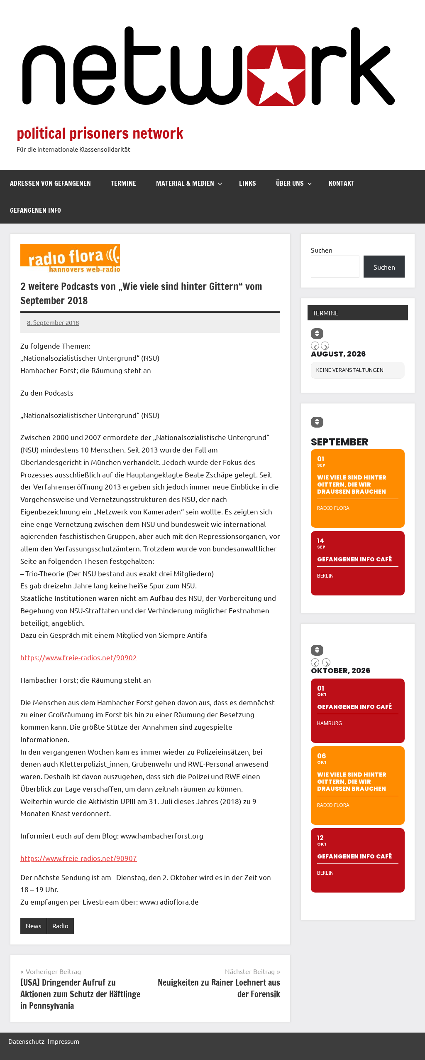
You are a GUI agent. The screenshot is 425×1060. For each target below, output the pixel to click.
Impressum (63, 1041)
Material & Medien (185, 183)
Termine (123, 183)
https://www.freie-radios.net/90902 (78, 657)
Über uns (290, 183)
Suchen (321, 250)
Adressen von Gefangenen (50, 183)
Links (247, 183)
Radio (60, 926)
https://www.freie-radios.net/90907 (78, 857)
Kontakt (341, 183)
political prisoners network (100, 133)
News (34, 926)
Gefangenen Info (35, 210)
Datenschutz (26, 1041)
